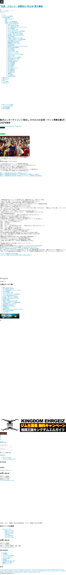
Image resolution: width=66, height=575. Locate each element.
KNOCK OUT (21, 569)
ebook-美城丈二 (11, 48)
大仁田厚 (7, 572)
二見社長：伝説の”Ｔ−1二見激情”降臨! (17, 39)
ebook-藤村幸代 (11, 70)
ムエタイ (57, 570)
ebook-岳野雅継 (11, 62)
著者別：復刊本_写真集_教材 (12, 23)
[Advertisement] (33, 94)
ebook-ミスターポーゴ (13, 24)
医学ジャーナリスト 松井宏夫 (14, 57)
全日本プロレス (2, 572)
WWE (9, 570)
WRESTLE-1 (6, 570)
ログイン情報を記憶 (6, 452)
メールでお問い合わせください (7, 480)
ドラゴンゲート (53, 570)
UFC (2, 570)
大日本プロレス (11, 572)
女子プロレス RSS (9, 537)
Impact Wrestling (16, 569)
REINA (49, 569)
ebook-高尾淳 (11, 74)
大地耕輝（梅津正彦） (13, 61)
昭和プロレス (31, 572)
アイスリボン (15, 570)
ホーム (4, 14)
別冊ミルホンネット (9, 18)
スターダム (33, 570)
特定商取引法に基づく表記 (9, 560)
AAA (1, 569)
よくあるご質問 (6, 558)
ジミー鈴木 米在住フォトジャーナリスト (17, 27)
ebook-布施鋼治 (11, 28)
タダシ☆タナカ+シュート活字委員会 (16, 31)
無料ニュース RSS (9, 530)
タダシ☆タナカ (47, 570)
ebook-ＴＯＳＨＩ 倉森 (13, 51)
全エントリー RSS (7, 529)
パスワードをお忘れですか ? (9, 459)
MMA (4, 80)
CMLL (8, 569)
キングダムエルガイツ (27, 570)
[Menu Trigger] (2, 2)
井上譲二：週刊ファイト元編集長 (15, 33)
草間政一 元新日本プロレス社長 (15, 38)
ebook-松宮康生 (11, 36)
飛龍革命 (10, 73)
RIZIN (54, 569)
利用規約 (5, 559)
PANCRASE (41, 569)
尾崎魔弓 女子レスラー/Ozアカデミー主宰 (17, 46)
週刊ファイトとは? (7, 563)
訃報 (39, 572)
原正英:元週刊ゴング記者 (13, 58)
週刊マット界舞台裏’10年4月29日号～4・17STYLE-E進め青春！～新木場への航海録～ (20, 248)
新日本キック (21, 572)
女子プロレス (6, 82)
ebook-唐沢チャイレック (13, 59)
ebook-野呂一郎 (11, 72)
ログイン (3, 442)
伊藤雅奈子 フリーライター (14, 43)
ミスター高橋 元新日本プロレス (15, 32)
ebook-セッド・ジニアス (13, 53)
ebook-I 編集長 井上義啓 (13, 25)
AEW (3, 569)
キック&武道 (6, 81)
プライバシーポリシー (8, 556)
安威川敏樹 (17, 572)
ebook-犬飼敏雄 (11, 63)
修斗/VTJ (64, 570)
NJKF (32, 569)
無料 (6, 20)
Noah (34, 569)
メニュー (2, 12)
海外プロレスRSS (9, 533)
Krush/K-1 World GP (27, 569)
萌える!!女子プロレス (13, 68)
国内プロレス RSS (9, 531)
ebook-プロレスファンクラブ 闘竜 (15, 54)
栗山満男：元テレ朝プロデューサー (16, 35)
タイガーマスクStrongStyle (40, 570)
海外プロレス (6, 78)
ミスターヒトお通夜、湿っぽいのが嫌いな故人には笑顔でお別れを (15, 254)
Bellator (5, 569)
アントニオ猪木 (20, 570)
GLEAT (12, 569)
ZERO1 (11, 570)
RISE (52, 569)
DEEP (10, 569)
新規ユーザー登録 (7, 457)
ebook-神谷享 (11, 66)
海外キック (36, 572)
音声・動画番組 (6, 108)
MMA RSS (7, 534)
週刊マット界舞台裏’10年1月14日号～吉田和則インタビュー (14, 173)
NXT (36, 569)
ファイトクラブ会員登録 (8, 555)
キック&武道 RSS (9, 535)
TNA (1, 570)
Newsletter (5, 552)
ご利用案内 (5, 554)
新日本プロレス (26, 572)
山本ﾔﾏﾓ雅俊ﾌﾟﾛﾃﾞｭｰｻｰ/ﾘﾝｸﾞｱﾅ (14, 40)
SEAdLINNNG (57, 569)
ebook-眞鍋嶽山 (11, 44)
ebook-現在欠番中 (12, 76)
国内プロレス (6, 77)
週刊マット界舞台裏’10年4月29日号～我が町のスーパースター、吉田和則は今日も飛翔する (21, 175)
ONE (38, 569)
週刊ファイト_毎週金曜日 (11, 21)
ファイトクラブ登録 (8, 104)
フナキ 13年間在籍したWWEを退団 (9, 253)
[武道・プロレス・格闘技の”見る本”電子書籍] (21, 6)
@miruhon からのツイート (6, 470)
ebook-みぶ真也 (11, 55)
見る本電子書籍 (6, 17)
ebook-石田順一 (11, 65)
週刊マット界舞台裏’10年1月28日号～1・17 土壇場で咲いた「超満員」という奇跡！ (19, 174)
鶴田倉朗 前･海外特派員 (13, 42)
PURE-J (44, 569)
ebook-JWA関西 (11, 50)
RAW (47, 569)
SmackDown (62, 569)
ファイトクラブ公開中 (8, 16)
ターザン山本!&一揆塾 (13, 29)
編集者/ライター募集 (7, 562)
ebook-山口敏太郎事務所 (13, 47)
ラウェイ (61, 570)
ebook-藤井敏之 (11, 69)
